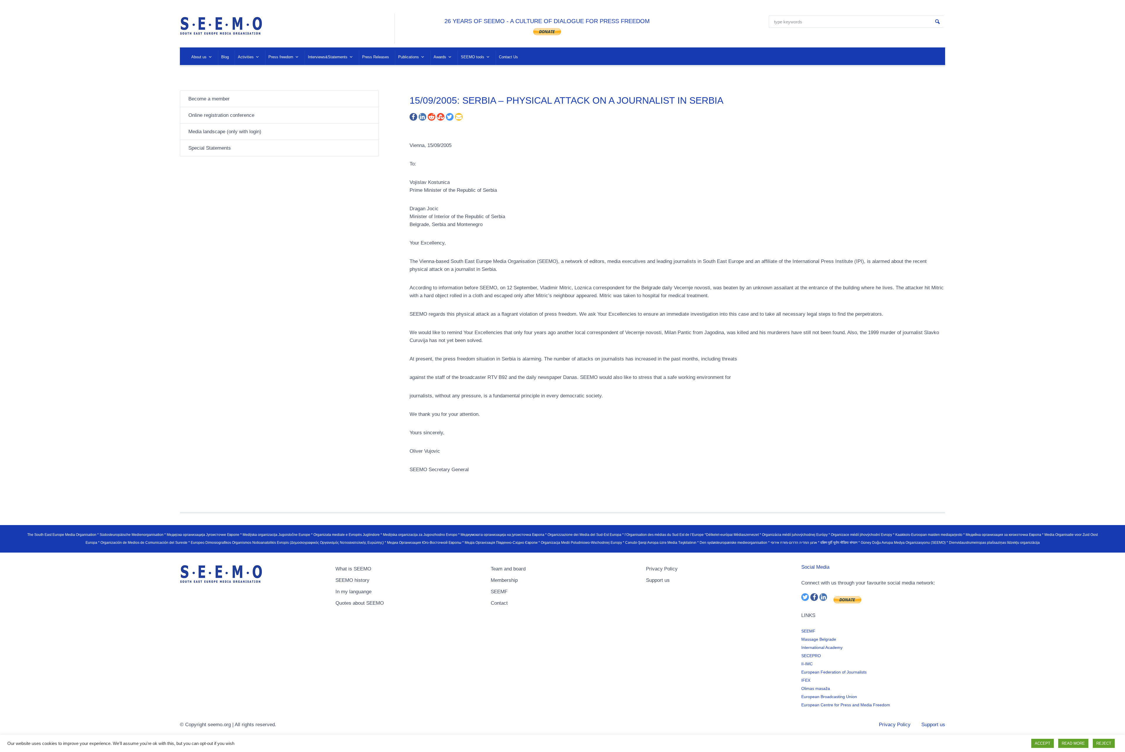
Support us (658, 580)
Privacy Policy (662, 569)
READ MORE (1073, 743)
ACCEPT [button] (1042, 743)
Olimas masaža (815, 688)
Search (937, 22)
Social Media (815, 567)
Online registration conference (221, 115)
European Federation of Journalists (834, 672)
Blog (225, 57)
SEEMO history (352, 580)
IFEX (805, 680)
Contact (499, 603)
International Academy (822, 647)
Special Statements (209, 148)
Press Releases (375, 57)
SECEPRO (811, 655)
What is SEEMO (353, 569)
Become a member (209, 99)
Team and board (508, 569)
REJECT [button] (1103, 743)
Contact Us (508, 57)
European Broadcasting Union (829, 696)
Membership (504, 580)
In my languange (353, 591)
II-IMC (807, 664)
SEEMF (499, 591)
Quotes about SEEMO (359, 603)
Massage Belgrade (818, 639)
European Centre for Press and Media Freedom (845, 705)
